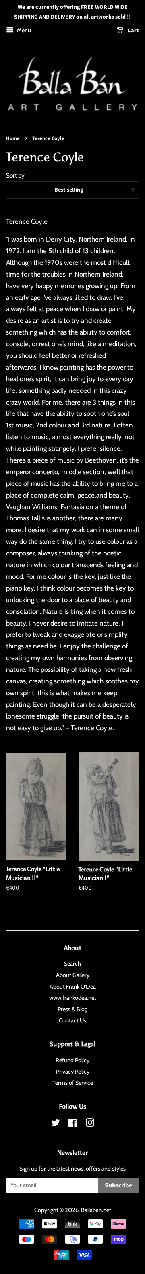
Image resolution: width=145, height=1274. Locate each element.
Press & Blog (72, 1009)
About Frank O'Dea (73, 986)
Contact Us (72, 1020)
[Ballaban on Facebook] (72, 1124)
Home (13, 138)
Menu (23, 30)
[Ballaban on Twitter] (55, 1124)
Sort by (15, 175)
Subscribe (118, 1185)
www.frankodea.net (72, 997)
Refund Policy (72, 1060)
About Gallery (72, 975)
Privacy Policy (72, 1071)
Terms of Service (72, 1082)
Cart (132, 31)
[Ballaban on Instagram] (89, 1124)
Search (72, 963)
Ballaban (91, 1210)
